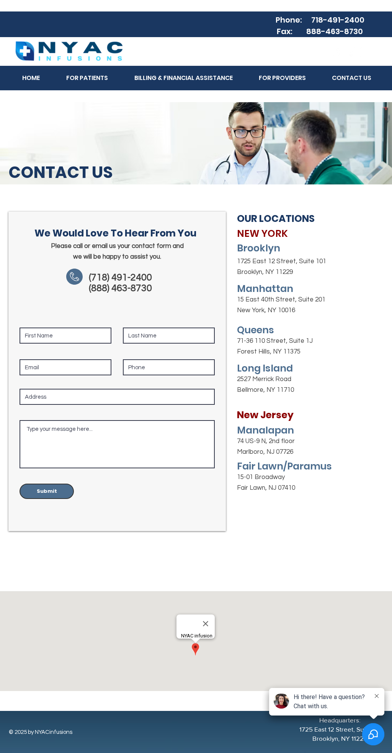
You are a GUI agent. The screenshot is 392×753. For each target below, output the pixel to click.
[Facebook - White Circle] (338, 52)
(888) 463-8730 (120, 288)
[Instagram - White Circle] (365, 52)
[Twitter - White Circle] (351, 52)
